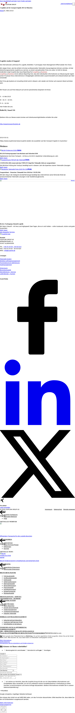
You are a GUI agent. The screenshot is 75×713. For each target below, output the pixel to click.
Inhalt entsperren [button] (5, 641)
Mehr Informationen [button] (5, 640)
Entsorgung (4, 268)
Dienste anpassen (69, 509)
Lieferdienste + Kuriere (7, 274)
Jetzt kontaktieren (66, 4)
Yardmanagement (6, 265)
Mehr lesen (3, 158)
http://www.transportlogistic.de (10, 124)
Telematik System (6, 259)
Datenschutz (58, 509)
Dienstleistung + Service (8, 272)
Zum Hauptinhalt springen (8, 1)
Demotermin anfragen (34, 650)
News (2, 11)
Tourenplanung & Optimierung (10, 263)
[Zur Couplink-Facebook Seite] (37, 354)
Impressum (48, 509)
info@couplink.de (9, 250)
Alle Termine (10, 232)
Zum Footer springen (24, 1)
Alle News (3, 232)
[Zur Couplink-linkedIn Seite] (37, 429)
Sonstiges (47, 650)
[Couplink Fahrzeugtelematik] (8, 4)
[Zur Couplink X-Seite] (37, 497)
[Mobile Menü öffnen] (73, 4)
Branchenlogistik (5, 270)
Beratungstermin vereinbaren (15, 650)
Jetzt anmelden (5, 507)
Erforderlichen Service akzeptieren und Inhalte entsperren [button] (16, 643)
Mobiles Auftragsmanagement (10, 261)
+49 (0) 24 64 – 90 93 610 (12, 247)
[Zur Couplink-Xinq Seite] (2, 502)
